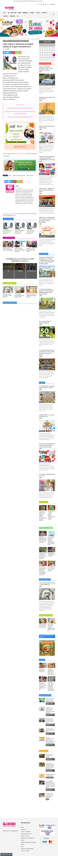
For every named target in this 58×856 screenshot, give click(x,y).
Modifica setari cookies (6, 854)
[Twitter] (52, 4)
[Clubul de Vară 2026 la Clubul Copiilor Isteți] (47, 137)
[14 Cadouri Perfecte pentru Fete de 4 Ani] (43, 665)
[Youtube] (54, 4)
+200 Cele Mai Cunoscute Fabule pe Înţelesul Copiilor (20, 108)
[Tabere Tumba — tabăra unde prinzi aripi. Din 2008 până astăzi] (47, 201)
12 (44, 52)
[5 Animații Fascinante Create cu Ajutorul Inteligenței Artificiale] (42, 700)
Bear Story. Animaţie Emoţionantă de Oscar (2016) (50, 730)
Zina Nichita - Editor (43, 263)
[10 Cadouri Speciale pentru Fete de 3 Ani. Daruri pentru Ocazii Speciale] (51, 665)
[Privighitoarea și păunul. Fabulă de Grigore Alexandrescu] (8, 225)
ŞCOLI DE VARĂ (13, 12)
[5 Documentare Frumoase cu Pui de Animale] (42, 756)
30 (47, 47)
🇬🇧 (17, 16)
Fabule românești (24, 41)
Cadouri (41, 402)
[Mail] (46, 4)
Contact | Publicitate (25, 831)
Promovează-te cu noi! (26, 833)
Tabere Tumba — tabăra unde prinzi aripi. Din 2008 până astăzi (46, 190)
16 (54, 52)
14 (49, 52)
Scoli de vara (42, 113)
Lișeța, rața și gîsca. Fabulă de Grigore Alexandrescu (31, 232)
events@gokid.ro (14, 830)
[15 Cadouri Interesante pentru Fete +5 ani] (47, 485)
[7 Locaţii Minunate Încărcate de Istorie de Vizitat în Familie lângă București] (43, 549)
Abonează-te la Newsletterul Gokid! (11, 213)
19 (44, 55)
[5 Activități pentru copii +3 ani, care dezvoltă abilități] (43, 620)
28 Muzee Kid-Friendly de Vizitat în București (51, 554)
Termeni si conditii (25, 850)
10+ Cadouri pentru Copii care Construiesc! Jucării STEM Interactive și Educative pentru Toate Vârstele (51, 686)
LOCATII (37, 12)
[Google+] (39, 4)
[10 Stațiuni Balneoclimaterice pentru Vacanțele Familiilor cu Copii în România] (43, 533)
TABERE (19, 12)
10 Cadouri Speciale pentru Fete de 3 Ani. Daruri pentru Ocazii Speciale (51, 672)
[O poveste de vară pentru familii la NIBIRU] (8, 244)
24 (40, 57)
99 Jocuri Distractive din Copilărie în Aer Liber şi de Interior (31, 295)
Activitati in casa (49, 777)
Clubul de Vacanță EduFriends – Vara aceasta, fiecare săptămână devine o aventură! (47, 158)
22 (51, 55)
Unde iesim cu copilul (46, 528)
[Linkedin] (43, 4)
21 (49, 55)
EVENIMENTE (25, 12)
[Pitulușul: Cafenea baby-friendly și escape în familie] (20, 244)
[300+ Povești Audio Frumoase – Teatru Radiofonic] (8, 290)
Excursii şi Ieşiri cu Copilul (45, 276)
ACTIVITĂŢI (44, 12)
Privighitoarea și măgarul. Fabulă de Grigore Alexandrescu (20, 232)
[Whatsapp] (16, 52)
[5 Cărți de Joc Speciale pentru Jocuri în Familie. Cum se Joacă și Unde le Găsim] (47, 456)
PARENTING (12, 16)
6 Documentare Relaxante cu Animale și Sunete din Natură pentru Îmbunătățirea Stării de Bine (50, 766)
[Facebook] (37, 4)
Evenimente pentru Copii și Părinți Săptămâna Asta (20, 117)
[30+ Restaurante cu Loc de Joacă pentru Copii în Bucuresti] (51, 563)
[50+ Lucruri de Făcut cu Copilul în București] (47, 332)
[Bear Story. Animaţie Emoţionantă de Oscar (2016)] (42, 730)
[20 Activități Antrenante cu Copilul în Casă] (42, 776)
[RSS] (50, 4)
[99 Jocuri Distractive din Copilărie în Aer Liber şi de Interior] (31, 290)
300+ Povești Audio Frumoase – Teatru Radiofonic (7, 295)
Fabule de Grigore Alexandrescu (13, 41)
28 (42, 47)
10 (40, 52)
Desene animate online (49, 703)
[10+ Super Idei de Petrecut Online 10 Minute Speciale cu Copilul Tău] (42, 795)
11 (42, 52)
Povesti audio (42, 599)
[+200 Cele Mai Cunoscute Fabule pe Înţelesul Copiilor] (20, 290)
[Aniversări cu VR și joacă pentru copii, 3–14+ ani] (31, 244)
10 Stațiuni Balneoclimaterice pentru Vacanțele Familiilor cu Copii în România (42, 540)
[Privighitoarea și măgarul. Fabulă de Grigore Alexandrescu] (20, 225)
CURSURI (32, 12)
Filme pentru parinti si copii (49, 759)
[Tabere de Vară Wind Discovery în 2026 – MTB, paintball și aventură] (47, 79)
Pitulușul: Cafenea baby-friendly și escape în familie (20, 250)
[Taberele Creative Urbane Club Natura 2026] (47, 108)
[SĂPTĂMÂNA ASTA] (31, 266)
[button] (53, 14)
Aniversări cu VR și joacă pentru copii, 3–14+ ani (31, 250)
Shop (22, 846)
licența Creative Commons (20, 153)
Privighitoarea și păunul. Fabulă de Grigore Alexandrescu (7, 232)
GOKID (7, 49)
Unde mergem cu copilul (44, 337)
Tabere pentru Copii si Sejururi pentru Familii (46, 84)
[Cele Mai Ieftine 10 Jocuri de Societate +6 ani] (47, 426)
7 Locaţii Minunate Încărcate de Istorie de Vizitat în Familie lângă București (43, 556)
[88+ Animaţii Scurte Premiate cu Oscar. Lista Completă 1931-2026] (42, 720)
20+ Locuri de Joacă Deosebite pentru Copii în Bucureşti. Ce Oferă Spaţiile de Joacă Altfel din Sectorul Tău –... (42, 570)
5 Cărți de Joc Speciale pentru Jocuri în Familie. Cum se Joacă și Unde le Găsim (47, 445)
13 (47, 52)
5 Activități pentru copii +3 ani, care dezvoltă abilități (42, 626)
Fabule (8, 39)
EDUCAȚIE (5, 16)
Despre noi (23, 829)
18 (42, 55)
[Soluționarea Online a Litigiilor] (47, 832)
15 (51, 52)
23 (54, 55)
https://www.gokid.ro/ (19, 188)
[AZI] (8, 266)
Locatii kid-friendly (9, 238)
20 (47, 55)
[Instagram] (41, 4)
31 (49, 47)
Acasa (22, 827)
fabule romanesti (30, 175)
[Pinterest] (48, 4)
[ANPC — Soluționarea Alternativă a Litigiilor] (47, 826)
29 (44, 47)
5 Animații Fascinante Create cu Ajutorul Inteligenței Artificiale (50, 700)
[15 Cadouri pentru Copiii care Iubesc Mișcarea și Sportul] (47, 397)
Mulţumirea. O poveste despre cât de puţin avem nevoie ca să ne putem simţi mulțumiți (20, 112)
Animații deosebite (45, 695)
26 (44, 57)
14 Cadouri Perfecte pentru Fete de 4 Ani (42, 670)
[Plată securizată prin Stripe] (47, 840)
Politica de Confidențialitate (27, 848)
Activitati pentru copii (9, 283)
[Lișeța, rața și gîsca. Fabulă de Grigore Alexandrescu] (32, 225)
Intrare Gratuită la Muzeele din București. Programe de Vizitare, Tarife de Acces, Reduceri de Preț (51, 541)
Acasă (4, 39)
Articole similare (8, 219)
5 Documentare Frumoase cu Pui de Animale (50, 756)
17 (40, 55)
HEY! (4, 12)
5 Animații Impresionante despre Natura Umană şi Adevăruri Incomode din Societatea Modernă (50, 740)
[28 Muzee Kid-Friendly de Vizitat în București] (51, 549)
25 (42, 57)
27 (40, 47)
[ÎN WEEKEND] (20, 266)
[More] (20, 52)
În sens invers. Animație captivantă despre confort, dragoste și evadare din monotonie (50, 710)
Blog (47, 799)
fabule (10, 175)
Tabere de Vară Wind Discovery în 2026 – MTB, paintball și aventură (46, 68)
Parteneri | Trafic (25, 836)
